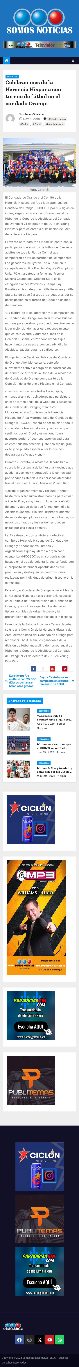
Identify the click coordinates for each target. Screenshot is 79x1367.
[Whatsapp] (59, 1339)
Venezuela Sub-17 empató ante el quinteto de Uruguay (54, 719)
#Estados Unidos (57, 119)
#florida (24, 124)
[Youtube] (49, 1339)
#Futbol (37, 124)
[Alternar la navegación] (73, 61)
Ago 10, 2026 (46, 723)
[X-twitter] (39, 1339)
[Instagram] (29, 1339)
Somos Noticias (34, 114)
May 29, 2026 (46, 775)
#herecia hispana (55, 124)
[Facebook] (19, 1339)
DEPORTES (12, 76)
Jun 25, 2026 (46, 752)
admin (60, 752)
